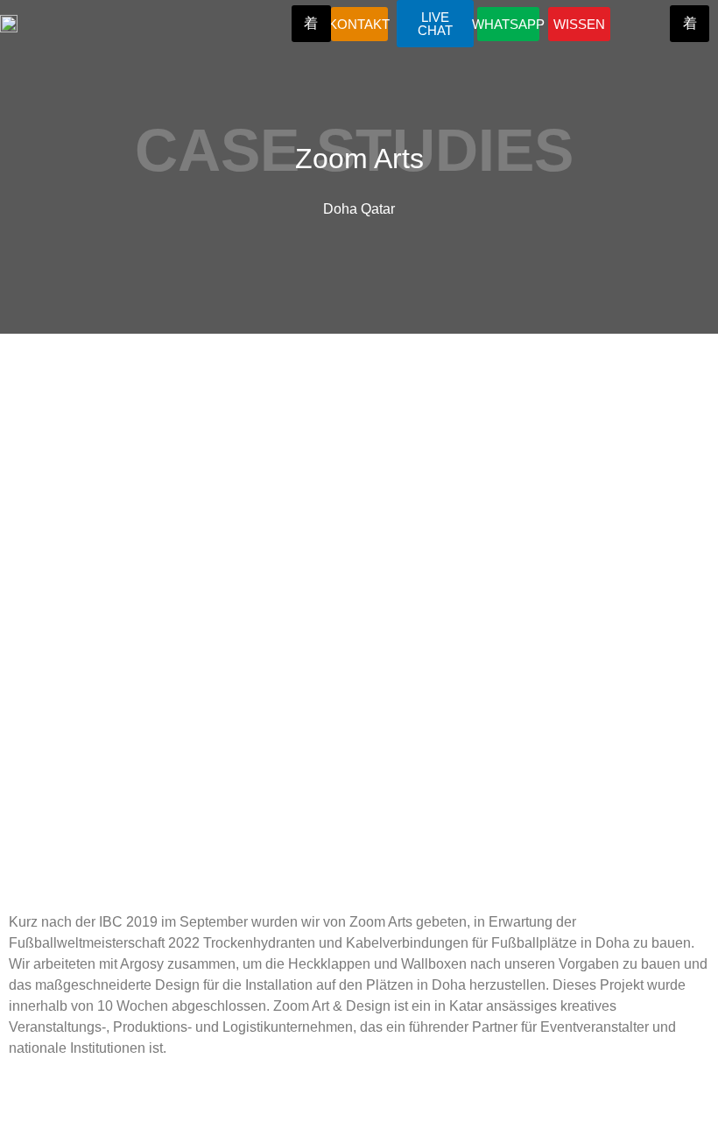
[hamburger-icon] (311, 23)
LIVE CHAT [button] (435, 24)
